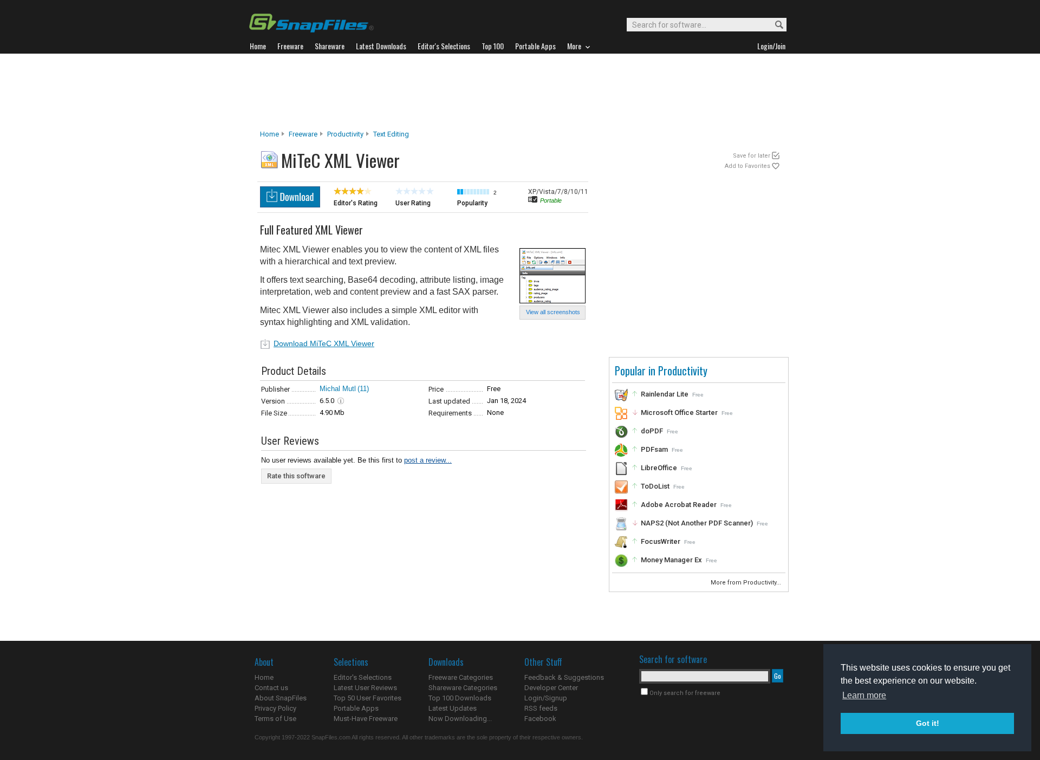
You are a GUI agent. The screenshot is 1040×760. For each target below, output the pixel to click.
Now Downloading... (460, 718)
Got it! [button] (927, 723)
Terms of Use (275, 718)
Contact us (271, 688)
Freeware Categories (460, 677)
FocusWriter (660, 541)
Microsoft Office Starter (679, 412)
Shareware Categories (462, 688)
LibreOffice (659, 468)
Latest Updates (452, 708)
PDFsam (654, 449)
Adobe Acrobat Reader (679, 505)
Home (269, 134)
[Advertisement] (520, 91)
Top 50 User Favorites (367, 698)
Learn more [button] (864, 695)
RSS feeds (540, 708)
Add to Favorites (747, 166)
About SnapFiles (281, 698)
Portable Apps (356, 708)
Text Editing (391, 134)
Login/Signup (545, 698)
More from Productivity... (747, 582)
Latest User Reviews (365, 688)
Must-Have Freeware (366, 718)
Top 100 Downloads (459, 698)
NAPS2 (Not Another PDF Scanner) (697, 523)
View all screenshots (553, 312)
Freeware (303, 134)
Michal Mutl (338, 389)
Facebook (540, 718)
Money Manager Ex (671, 560)
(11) (363, 389)
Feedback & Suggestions (564, 677)
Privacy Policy (275, 708)
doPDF (652, 431)
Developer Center (551, 688)
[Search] (774, 25)
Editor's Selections (363, 677)
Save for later (751, 155)
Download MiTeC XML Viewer (324, 343)
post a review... (428, 460)
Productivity (345, 134)
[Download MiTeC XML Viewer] (290, 204)
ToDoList (655, 486)
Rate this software (296, 476)
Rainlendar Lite (664, 394)
